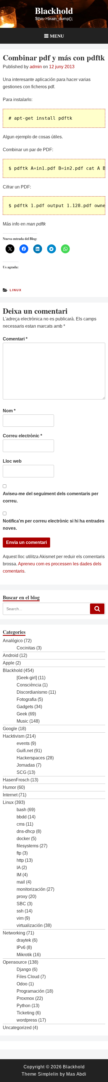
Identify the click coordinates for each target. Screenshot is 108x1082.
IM (19, 874)
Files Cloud (28, 976)
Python (23, 1005)
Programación (30, 991)
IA (18, 867)
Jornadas (26, 765)
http (20, 860)
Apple (8, 663)
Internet (10, 795)
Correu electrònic (22, 435)
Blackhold (54, 10)
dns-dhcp (26, 831)
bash (21, 809)
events (23, 743)
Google (10, 728)
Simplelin (48, 1074)
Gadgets (25, 706)
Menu (57, 35)
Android (10, 655)
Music (22, 721)
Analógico (13, 640)
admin (36, 66)
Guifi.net (25, 750)
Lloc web (12, 461)
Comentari (15, 339)
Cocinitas (26, 648)
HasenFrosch (16, 779)
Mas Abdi (76, 1074)
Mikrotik (24, 954)
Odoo (22, 984)
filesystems (27, 845)
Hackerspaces (31, 757)
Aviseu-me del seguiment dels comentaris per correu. (50, 497)
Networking (14, 933)
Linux (16, 290)
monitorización (31, 889)
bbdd (22, 816)
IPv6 (21, 947)
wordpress (27, 1020)
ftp (19, 853)
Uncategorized (17, 1027)
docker (23, 838)
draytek (24, 940)
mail (21, 882)
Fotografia (27, 699)
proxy (22, 896)
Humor (9, 787)
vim (20, 918)
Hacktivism (13, 736)
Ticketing (25, 1012)
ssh (20, 911)
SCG (21, 772)
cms (21, 824)
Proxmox (25, 998)
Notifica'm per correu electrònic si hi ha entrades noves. (53, 525)
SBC (21, 903)
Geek (22, 713)
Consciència (29, 685)
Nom (9, 410)
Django (24, 969)
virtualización (30, 925)
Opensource (15, 962)
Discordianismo (32, 692)
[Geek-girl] (27, 677)
